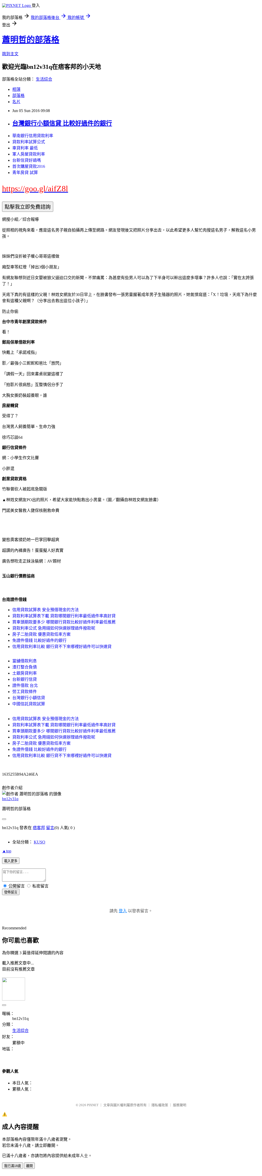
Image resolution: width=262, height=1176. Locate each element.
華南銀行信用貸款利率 (32, 136)
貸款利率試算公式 (28, 142)
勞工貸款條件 (24, 691)
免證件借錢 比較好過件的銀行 (39, 640)
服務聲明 (179, 1105)
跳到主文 (10, 54)
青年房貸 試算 (25, 172)
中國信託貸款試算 (28, 704)
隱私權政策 (159, 1105)
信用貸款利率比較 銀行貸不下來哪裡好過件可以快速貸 (62, 646)
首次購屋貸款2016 (28, 166)
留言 (50, 828)
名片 (16, 102)
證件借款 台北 (25, 685)
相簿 (16, 89)
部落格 (18, 95)
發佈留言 (10, 892)
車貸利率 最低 (25, 148)
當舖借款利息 (24, 661)
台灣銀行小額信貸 (28, 698)
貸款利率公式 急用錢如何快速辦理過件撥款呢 (53, 628)
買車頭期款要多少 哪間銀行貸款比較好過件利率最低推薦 (64, 622)
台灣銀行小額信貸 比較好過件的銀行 (62, 123)
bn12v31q (10, 799)
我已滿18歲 (12, 1166)
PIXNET (93, 1105)
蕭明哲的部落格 (30, 39)
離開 (29, 1166)
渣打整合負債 (24, 667)
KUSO (39, 842)
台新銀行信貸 (24, 679)
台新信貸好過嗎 (26, 160)
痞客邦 (39, 828)
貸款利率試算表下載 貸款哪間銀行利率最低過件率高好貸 (64, 616)
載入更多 (10, 861)
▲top (6, 851)
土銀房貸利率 (24, 673)
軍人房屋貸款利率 (28, 154)
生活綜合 (44, 79)
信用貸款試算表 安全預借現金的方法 (45, 610)
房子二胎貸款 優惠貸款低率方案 (41, 634)
